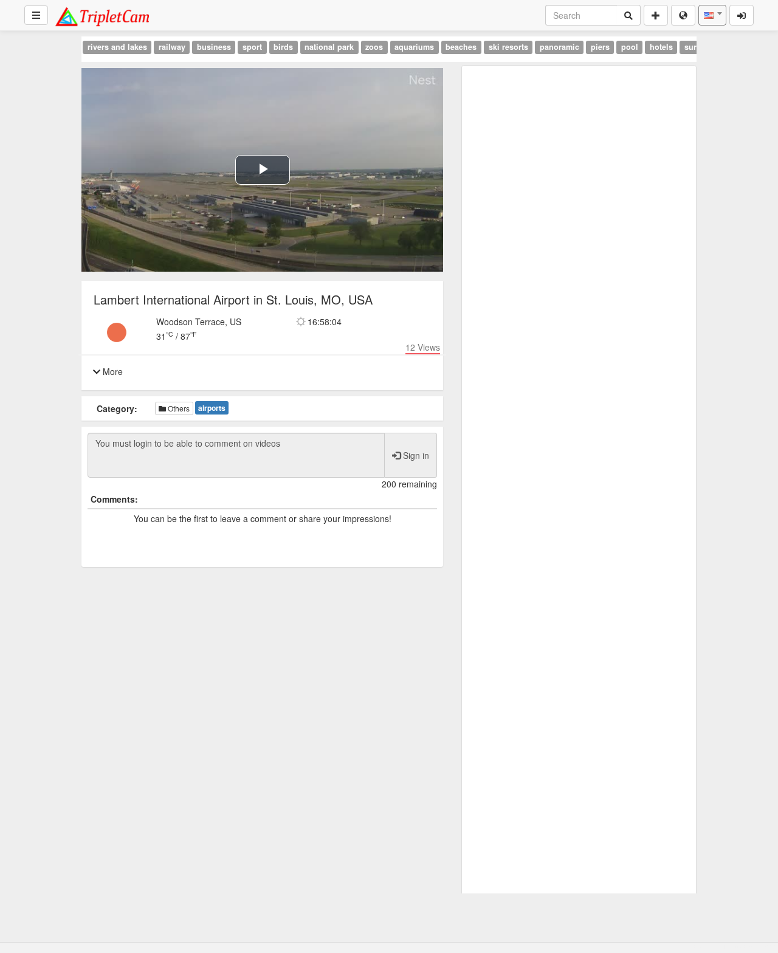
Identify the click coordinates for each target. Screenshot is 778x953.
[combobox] (712, 15)
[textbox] (712, 15)
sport (252, 46)
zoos (374, 46)
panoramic (559, 46)
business (214, 46)
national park (329, 46)
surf (691, 46)
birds (283, 46)
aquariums (414, 46)
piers (600, 46)
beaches (461, 46)
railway (172, 46)
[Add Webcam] (656, 15)
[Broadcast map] (683, 15)
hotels (661, 46)
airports (211, 407)
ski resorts (508, 46)
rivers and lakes (117, 46)
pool (629, 46)
